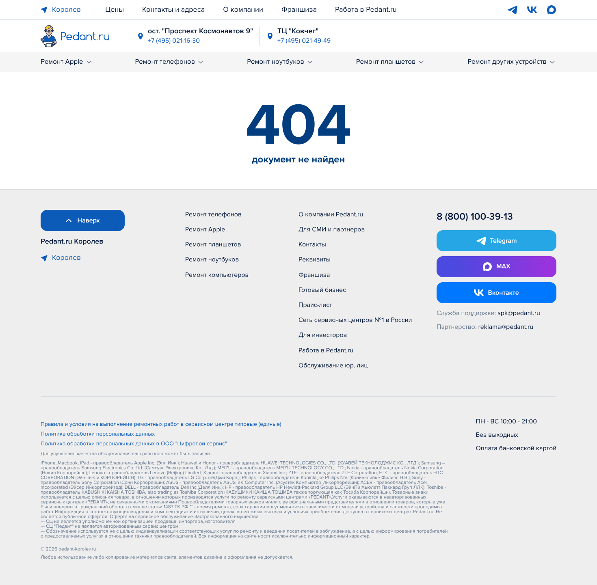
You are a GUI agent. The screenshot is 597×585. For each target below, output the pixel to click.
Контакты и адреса (173, 9)
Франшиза (299, 9)
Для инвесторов (322, 335)
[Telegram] (512, 10)
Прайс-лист (315, 305)
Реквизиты (314, 259)
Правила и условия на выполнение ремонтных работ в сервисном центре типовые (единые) (161, 424)
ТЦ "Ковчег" (297, 31)
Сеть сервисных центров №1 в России (355, 320)
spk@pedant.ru (519, 313)
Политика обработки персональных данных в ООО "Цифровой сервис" (134, 444)
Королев (66, 9)
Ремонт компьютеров (217, 275)
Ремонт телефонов (165, 62)
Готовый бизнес (322, 290)
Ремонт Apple (62, 62)
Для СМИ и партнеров (331, 229)
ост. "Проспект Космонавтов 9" (200, 31)
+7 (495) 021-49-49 (304, 41)
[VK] (532, 10)
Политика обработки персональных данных (98, 434)
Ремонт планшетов (386, 62)
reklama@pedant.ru (506, 327)
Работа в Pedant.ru (366, 9)
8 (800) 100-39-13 (475, 217)
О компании (243, 9)
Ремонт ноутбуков (275, 62)
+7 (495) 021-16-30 (174, 41)
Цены (114, 9)
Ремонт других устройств (507, 62)
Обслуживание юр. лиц (333, 365)
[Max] (551, 10)
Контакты (312, 244)
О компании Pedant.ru (330, 214)
